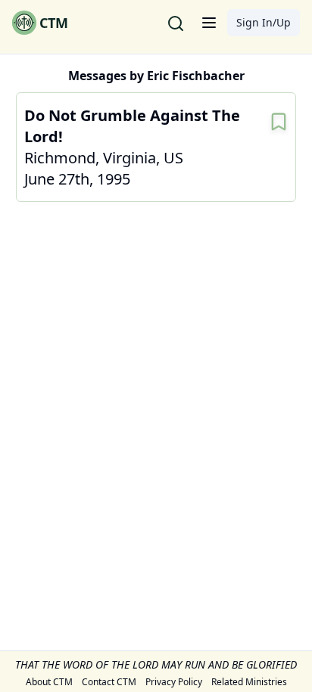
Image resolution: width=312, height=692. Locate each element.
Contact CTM (109, 682)
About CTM (49, 682)
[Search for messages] (176, 23)
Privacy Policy (173, 682)
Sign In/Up (263, 22)
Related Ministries (249, 682)
